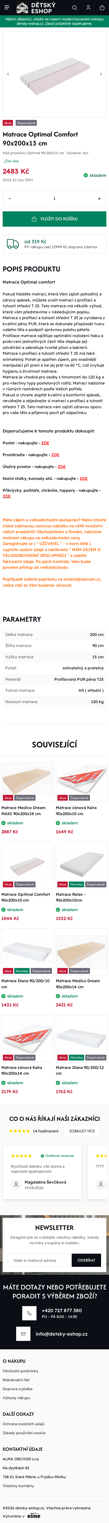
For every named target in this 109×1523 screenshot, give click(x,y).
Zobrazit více (82, 1131)
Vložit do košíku (59, 219)
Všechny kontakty (18, 1486)
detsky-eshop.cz (29, 1508)
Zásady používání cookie (24, 1433)
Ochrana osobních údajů (23, 1424)
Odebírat (86, 1260)
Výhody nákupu (16, 1398)
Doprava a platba (17, 1389)
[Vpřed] (101, 74)
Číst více (12, 161)
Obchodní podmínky (20, 1371)
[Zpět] (8, 74)
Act (85, 153)
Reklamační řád (16, 1380)
